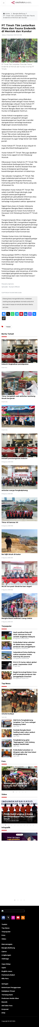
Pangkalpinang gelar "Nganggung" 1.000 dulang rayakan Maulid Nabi (24, 742)
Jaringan (5, 984)
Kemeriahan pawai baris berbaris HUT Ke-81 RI (16, 784)
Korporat (5, 1009)
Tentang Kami (7, 995)
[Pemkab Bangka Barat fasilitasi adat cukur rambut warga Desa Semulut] (7, 733)
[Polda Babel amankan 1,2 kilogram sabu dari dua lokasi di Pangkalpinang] (7, 753)
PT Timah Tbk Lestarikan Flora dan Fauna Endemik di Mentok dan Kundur (19, 17)
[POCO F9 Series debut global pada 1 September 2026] (7, 665)
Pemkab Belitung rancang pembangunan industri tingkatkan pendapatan (19, 363)
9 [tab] (30, 825)
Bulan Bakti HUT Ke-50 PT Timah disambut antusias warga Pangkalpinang (19, 489)
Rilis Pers (5, 978)
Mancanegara (7, 944)
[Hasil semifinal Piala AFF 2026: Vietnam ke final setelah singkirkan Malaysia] (7, 635)
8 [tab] (27, 825)
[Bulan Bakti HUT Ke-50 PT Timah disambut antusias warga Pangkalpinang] (19, 477)
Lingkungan (6, 955)
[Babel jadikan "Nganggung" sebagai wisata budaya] (19, 701)
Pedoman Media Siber (10, 998)
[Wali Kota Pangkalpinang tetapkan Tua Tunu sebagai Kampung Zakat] (7, 723)
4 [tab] (23, 792)
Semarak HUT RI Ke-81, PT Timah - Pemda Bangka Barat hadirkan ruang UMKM (19, 617)
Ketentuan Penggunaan (11, 987)
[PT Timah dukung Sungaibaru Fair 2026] (18, 416)
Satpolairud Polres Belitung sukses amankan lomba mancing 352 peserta (24, 654)
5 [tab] (26, 792)
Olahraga (5, 959)
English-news (7, 971)
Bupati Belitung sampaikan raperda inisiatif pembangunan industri (16, 457)
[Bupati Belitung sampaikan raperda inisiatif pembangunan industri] (19, 445)
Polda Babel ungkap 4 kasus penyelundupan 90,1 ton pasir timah (19, 816)
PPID (3, 1013)
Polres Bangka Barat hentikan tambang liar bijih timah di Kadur (18, 553)
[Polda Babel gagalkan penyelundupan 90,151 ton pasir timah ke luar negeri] (19, 573)
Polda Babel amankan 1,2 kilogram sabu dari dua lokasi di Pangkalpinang (24, 752)
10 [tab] (34, 825)
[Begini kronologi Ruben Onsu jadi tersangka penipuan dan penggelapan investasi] (7, 675)
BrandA (4, 1002)
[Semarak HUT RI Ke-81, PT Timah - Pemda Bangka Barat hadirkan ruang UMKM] (19, 605)
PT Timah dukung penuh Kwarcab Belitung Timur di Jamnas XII (19, 521)
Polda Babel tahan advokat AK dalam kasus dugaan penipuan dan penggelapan (24, 644)
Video (4, 794)
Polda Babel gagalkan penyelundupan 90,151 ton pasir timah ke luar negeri (17, 585)
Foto (4, 761)
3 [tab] (20, 792)
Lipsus (4, 951)
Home (7, 14)
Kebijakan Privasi (8, 991)
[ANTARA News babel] (21, 2)
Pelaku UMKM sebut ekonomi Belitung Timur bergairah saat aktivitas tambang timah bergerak (18, 396)
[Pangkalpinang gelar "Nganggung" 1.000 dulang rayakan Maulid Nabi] (7, 743)
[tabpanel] (19, 778)
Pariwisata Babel (8, 975)
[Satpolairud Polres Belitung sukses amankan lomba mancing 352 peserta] (7, 655)
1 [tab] (13, 792)
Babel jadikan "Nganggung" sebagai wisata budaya (17, 713)
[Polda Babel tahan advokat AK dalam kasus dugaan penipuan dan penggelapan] (7, 645)
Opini (4, 968)
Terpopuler (7, 626)
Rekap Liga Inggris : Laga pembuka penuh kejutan (17, 892)
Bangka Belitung (19, 14)
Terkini (4, 924)
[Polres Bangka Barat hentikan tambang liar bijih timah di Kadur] (19, 541)
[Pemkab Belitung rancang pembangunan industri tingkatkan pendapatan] (19, 351)
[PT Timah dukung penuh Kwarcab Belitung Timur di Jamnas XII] (19, 509)
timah (8, 327)
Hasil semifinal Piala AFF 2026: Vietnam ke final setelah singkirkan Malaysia (24, 634)
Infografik (6, 827)
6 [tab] (21, 825)
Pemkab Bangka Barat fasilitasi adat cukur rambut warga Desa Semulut (24, 732)
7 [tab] (24, 825)
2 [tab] (16, 792)
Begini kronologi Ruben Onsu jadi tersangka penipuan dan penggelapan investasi (25, 674)
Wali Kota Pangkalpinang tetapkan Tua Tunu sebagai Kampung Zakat (24, 722)
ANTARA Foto (7, 1006)
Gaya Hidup (6, 964)
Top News (6, 684)
